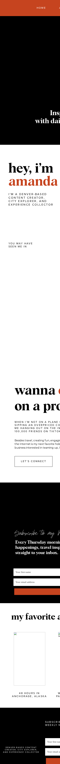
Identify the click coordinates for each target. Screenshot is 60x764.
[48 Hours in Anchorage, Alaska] (29, 659)
